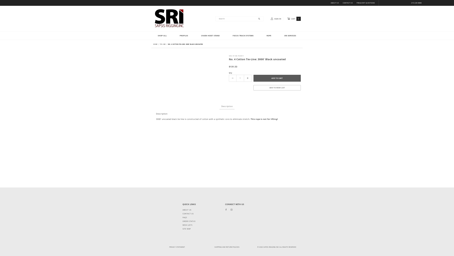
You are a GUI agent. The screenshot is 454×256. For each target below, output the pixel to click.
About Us (335, 3)
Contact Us (348, 3)
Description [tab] (227, 106)
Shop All (162, 35)
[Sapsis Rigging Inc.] (169, 18)
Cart (294, 19)
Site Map (187, 229)
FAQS (185, 217)
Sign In (277, 19)
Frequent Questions (366, 3)
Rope (269, 35)
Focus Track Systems (243, 35)
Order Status (189, 221)
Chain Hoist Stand (210, 35)
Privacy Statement (177, 247)
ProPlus (184, 35)
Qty (230, 73)
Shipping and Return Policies (226, 247)
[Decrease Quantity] (232, 78)
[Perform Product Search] (259, 18)
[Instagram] (233, 211)
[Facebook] (227, 211)
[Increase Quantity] (248, 78)
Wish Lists (187, 225)
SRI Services (290, 35)
